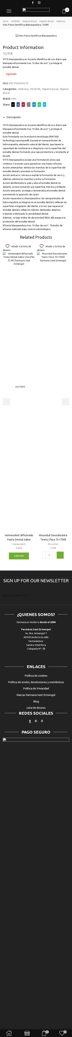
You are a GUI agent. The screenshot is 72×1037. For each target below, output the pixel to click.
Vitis (13, 98)
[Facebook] (33, 2)
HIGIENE (15, 21)
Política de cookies (36, 675)
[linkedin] (34, 104)
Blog (36, 701)
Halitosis (61, 21)
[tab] (13, 117)
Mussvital (53, 544)
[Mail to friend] (28, 104)
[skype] (44, 104)
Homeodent (19, 544)
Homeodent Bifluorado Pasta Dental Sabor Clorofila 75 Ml (19, 539)
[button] (60, 555)
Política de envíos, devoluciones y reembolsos (36, 682)
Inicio (5, 21)
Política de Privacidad (36, 688)
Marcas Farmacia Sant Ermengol (36, 694)
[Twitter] (13, 104)
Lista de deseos (36, 707)
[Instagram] (39, 2)
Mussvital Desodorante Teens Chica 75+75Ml (53, 537)
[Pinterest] (23, 104)
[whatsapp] (39, 104)
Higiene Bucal (46, 21)
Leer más (19, 556)
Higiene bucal (29, 21)
